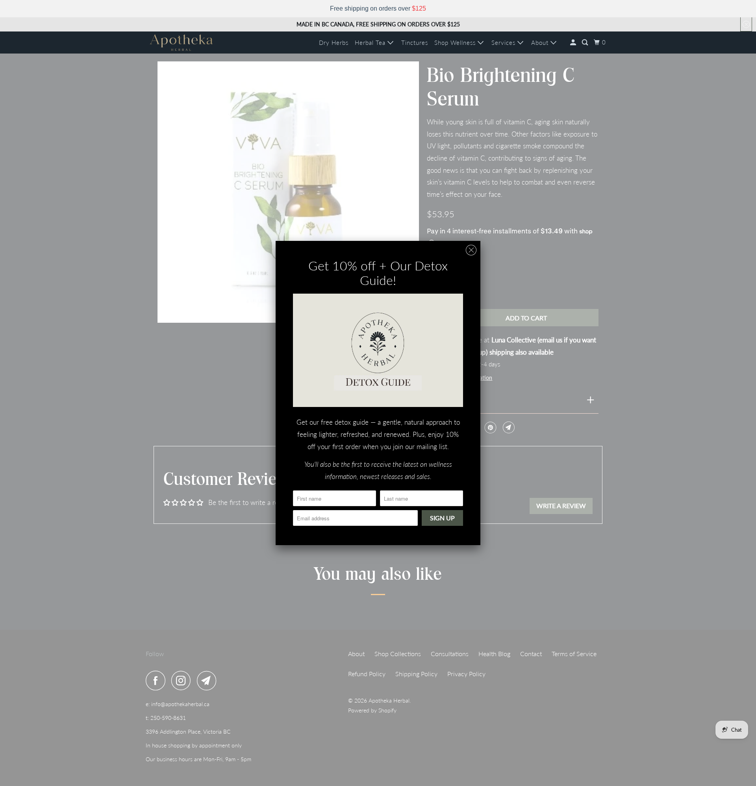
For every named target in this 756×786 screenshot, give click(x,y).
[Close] (471, 250)
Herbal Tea (371, 42)
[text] (378, 9)
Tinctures (414, 42)
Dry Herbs (333, 42)
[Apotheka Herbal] (181, 42)
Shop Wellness (456, 42)
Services (504, 42)
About (540, 42)
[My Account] (574, 42)
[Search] (585, 42)
